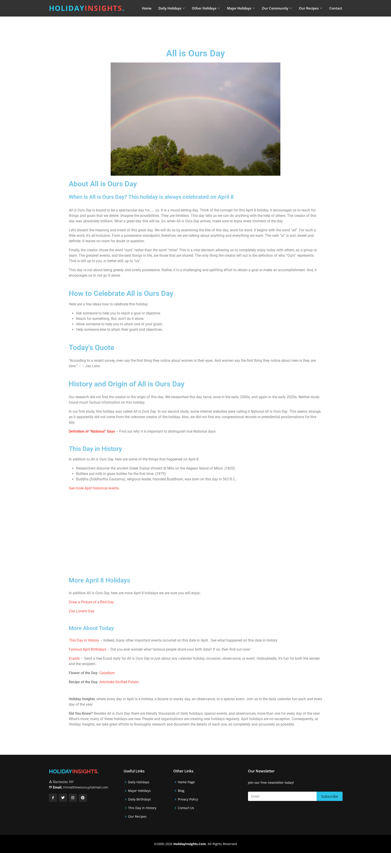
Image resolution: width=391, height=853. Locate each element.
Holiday (87, 8)
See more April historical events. (94, 488)
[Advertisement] (206, 28)
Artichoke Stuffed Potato (119, 682)
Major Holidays (139, 790)
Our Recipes (137, 816)
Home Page (186, 782)
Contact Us (186, 808)
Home (147, 8)
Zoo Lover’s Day (81, 611)
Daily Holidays (138, 782)
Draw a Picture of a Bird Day (91, 602)
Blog (181, 790)
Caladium (107, 673)
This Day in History (84, 640)
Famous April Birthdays (87, 649)
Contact (335, 8)
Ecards (75, 658)
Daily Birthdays (139, 799)
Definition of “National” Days (92, 431)
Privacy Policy (188, 799)
